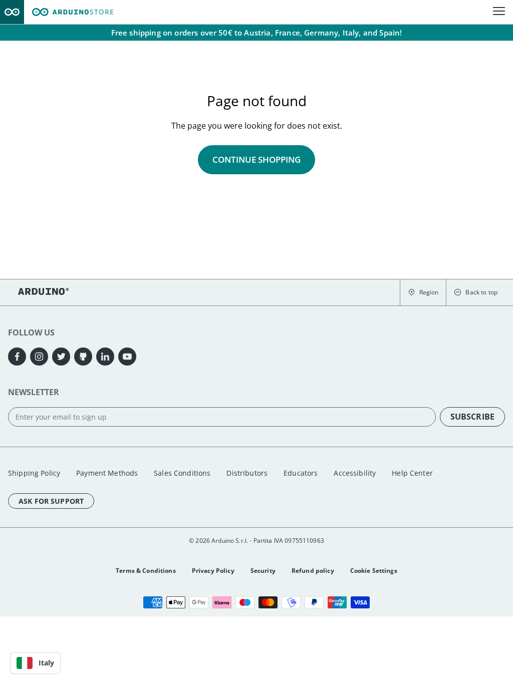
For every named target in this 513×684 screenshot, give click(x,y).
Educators (301, 473)
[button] (423, 292)
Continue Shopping (256, 159)
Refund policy (313, 570)
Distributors (247, 473)
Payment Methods (107, 473)
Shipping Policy (34, 473)
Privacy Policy (213, 570)
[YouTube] (127, 357)
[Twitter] (61, 357)
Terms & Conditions (146, 570)
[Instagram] (39, 357)
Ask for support (51, 501)
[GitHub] (83, 357)
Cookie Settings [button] (373, 570)
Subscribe (472, 416)
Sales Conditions (182, 473)
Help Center (412, 473)
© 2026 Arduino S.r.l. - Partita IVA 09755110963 (256, 540)
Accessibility (355, 473)
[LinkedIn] (105, 357)
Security (263, 570)
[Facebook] (17, 357)
